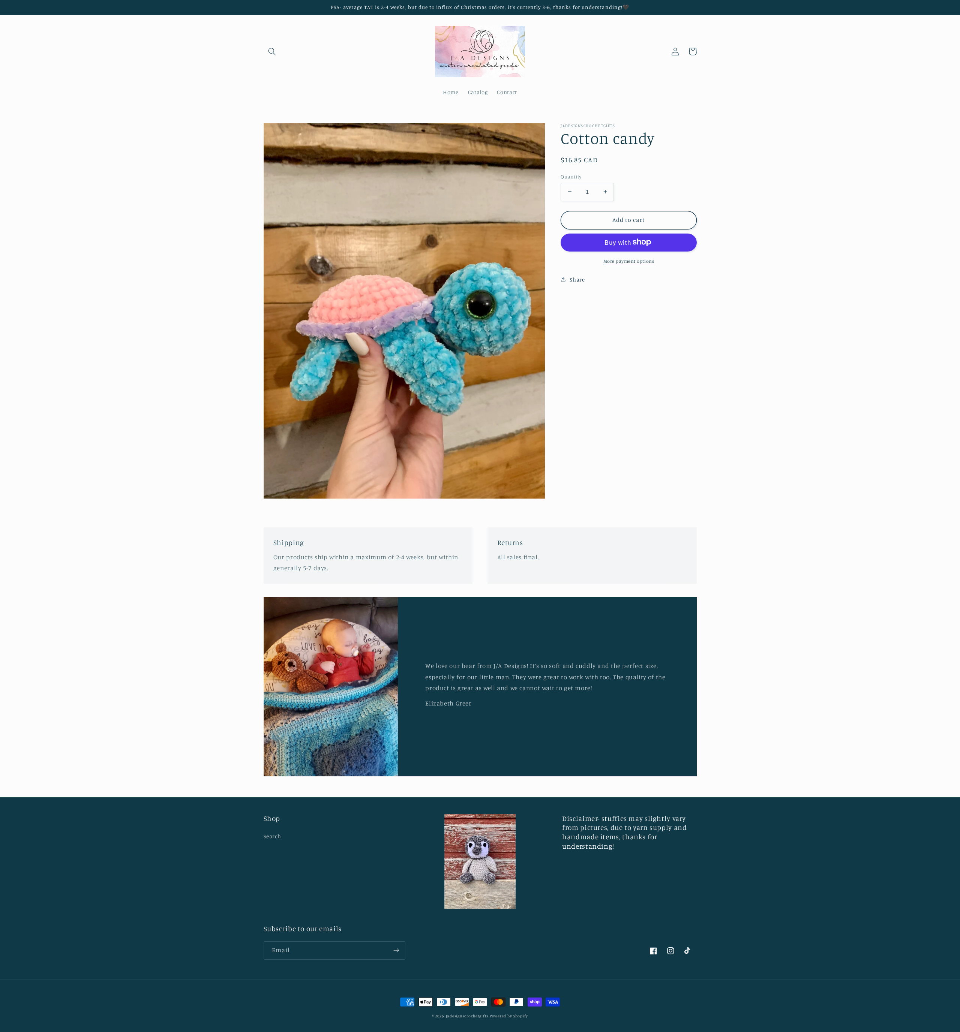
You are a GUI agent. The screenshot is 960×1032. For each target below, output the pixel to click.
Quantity (571, 176)
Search (272, 836)
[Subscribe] (396, 950)
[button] (272, 51)
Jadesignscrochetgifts (467, 1016)
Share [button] (577, 279)
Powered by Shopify (509, 1016)
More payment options (628, 261)
